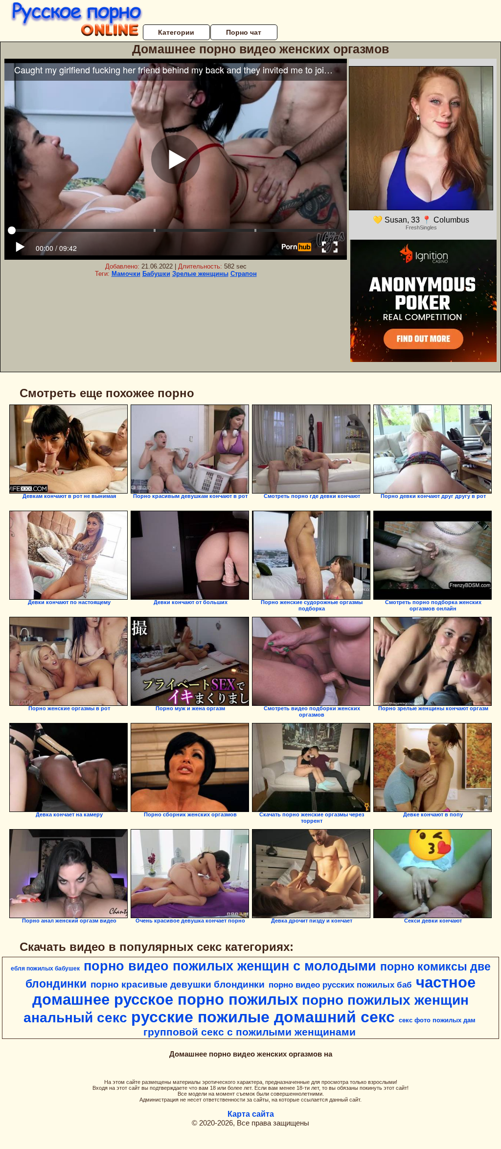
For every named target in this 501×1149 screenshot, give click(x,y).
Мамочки (126, 273)
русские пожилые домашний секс (263, 1017)
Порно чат (243, 32)
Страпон (243, 273)
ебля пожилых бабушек (45, 968)
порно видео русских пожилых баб (340, 985)
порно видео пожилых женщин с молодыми (230, 966)
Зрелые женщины (200, 273)
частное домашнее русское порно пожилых (254, 991)
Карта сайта (251, 1114)
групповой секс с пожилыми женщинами (249, 1032)
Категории (176, 32)
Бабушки (156, 273)
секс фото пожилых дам (437, 1020)
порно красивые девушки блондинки (178, 984)
